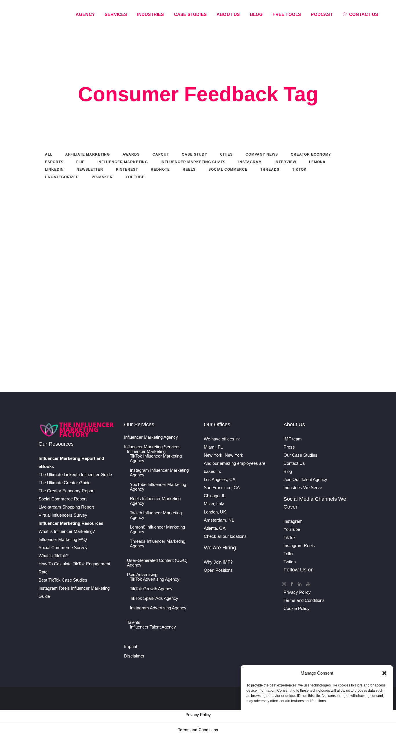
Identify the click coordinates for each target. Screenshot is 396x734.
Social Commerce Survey (63, 547)
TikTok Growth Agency (151, 589)
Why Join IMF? (218, 562)
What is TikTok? (53, 555)
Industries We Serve (303, 487)
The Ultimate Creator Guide (64, 482)
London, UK (215, 511)
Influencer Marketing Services (152, 447)
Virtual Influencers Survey (63, 515)
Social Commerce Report (63, 498)
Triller (289, 553)
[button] (384, 673)
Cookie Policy (297, 608)
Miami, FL (213, 447)
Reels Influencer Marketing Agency (155, 501)
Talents (133, 622)
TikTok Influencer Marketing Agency (156, 458)
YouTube (292, 529)
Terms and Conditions (304, 600)
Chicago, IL (214, 495)
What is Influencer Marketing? (67, 531)
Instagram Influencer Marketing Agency (159, 472)
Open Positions (218, 570)
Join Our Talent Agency (305, 479)
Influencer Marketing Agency (151, 437)
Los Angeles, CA (219, 479)
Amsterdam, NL (219, 520)
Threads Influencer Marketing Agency (157, 543)
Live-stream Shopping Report (66, 506)
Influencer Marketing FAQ (63, 539)
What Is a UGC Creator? (71, 255)
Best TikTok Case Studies (63, 580)
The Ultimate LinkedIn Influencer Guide (75, 474)
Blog (288, 471)
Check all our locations (225, 536)
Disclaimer (134, 656)
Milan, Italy (214, 503)
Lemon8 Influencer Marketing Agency (157, 529)
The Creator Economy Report (67, 490)
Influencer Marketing (146, 451)
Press (289, 447)
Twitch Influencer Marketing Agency (156, 515)
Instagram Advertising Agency (158, 608)
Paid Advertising (142, 574)
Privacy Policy (297, 592)
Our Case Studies (300, 455)
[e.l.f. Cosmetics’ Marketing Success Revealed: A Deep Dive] (187, 221)
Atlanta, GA (215, 528)
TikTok (290, 537)
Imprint (130, 646)
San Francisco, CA (222, 487)
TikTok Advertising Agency (154, 579)
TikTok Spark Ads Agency (154, 598)
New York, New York (223, 455)
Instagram (293, 521)
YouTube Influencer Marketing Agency (158, 486)
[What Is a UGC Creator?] (88, 221)
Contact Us (294, 463)
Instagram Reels (299, 545)
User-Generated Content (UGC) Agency (157, 562)
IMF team (293, 438)
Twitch (290, 561)
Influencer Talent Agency (153, 627)
